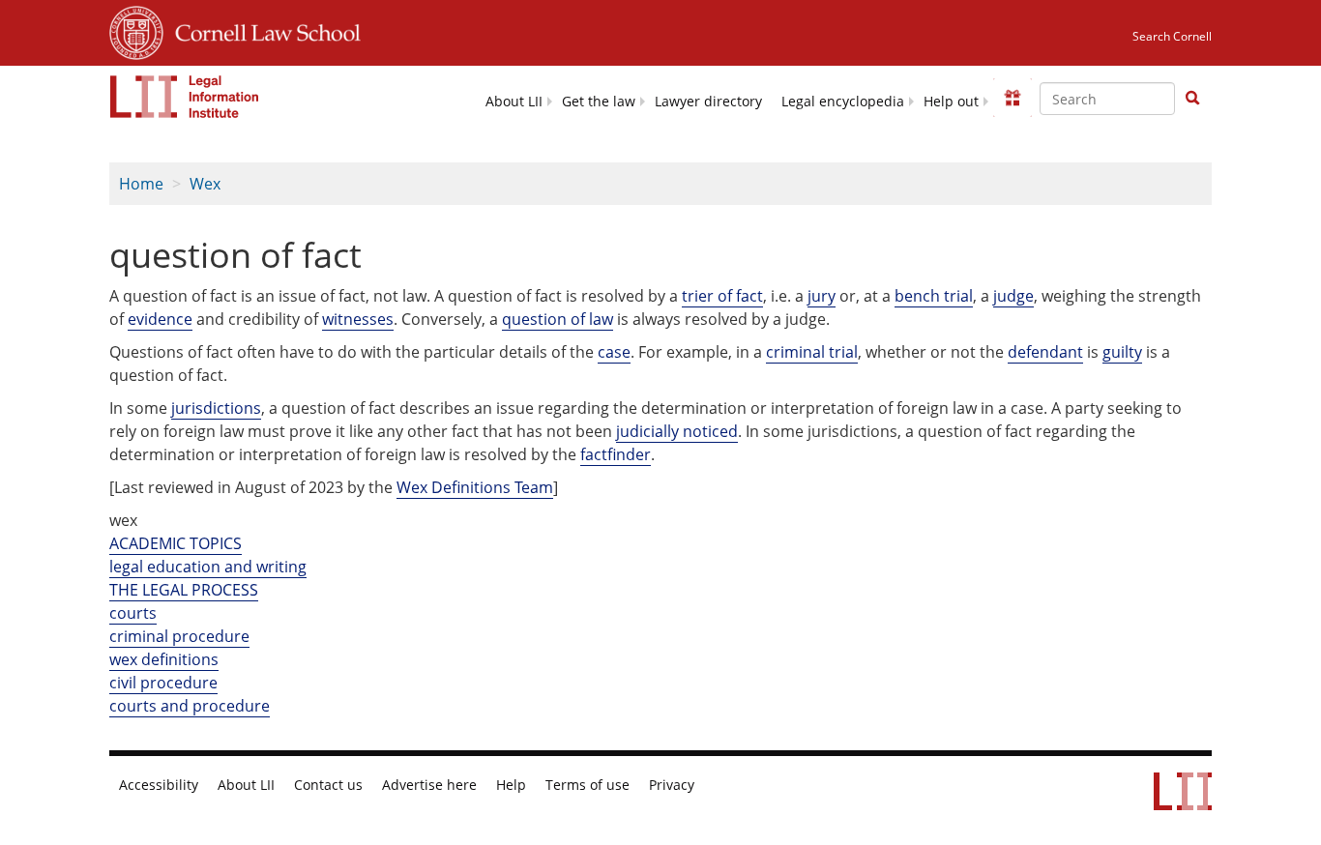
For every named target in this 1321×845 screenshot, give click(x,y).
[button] (1192, 97)
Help (511, 785)
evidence (160, 319)
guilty (1122, 352)
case (614, 352)
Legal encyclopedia (842, 101)
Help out (951, 101)
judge (1013, 295)
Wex (205, 183)
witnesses (358, 319)
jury (821, 295)
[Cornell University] (136, 30)
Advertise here (429, 785)
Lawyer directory (708, 101)
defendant (1045, 352)
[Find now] (1192, 98)
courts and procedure (189, 705)
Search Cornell (1172, 36)
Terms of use (587, 785)
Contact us (328, 785)
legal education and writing (208, 566)
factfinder (615, 454)
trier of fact (722, 295)
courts (133, 613)
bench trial (934, 295)
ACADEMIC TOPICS (175, 543)
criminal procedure (179, 636)
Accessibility (158, 785)
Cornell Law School (262, 30)
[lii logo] (184, 97)
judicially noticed (677, 431)
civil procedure (163, 682)
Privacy (671, 785)
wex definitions (164, 659)
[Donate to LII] (1012, 97)
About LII (514, 101)
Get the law (598, 101)
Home (141, 183)
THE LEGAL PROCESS (183, 589)
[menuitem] (514, 100)
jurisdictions (216, 408)
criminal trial (812, 352)
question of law (557, 319)
